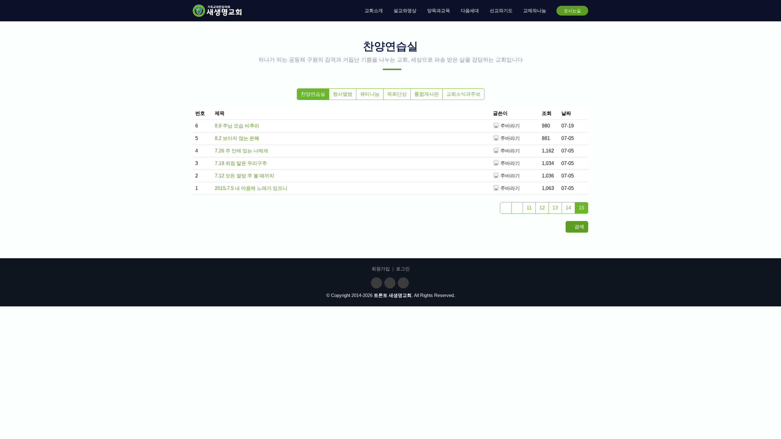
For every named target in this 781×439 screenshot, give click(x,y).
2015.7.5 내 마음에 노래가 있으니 (251, 188)
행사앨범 (342, 94)
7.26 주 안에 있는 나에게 (241, 150)
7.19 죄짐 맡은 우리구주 (241, 163)
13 (555, 207)
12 (542, 207)
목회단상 (397, 94)
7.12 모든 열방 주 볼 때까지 (244, 175)
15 (581, 207)
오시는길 (572, 10)
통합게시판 (426, 94)
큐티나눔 (370, 94)
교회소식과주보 (463, 94)
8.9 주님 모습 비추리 (237, 125)
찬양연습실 (313, 94)
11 (529, 207)
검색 (578, 226)
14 (568, 207)
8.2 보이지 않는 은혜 (237, 138)
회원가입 (381, 268)
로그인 (403, 268)
